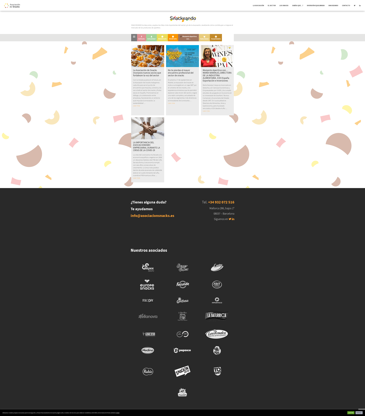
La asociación (258, 5)
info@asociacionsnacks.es (152, 215)
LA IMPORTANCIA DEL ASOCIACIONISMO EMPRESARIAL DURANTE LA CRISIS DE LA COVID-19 (146, 146)
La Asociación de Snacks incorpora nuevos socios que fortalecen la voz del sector (147, 73)
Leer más (136, 106)
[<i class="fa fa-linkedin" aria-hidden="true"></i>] (359, 5)
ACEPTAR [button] (350, 413)
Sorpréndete (216, 39)
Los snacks (283, 5)
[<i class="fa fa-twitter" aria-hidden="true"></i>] (354, 5)
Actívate (141, 39)
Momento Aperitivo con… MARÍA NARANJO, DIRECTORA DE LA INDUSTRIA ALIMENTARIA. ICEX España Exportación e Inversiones (217, 75)
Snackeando (333, 5)
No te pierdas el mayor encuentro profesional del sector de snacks (180, 73)
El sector (272, 5)
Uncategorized (227, 36)
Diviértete (173, 39)
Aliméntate (162, 39)
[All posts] (134, 36)
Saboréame (204, 39)
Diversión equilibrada (316, 5)
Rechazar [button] (359, 413)
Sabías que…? (297, 5)
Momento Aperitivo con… (189, 37)
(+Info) (117, 413)
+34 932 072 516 (221, 202)
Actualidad (151, 39)
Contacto (346, 5)
